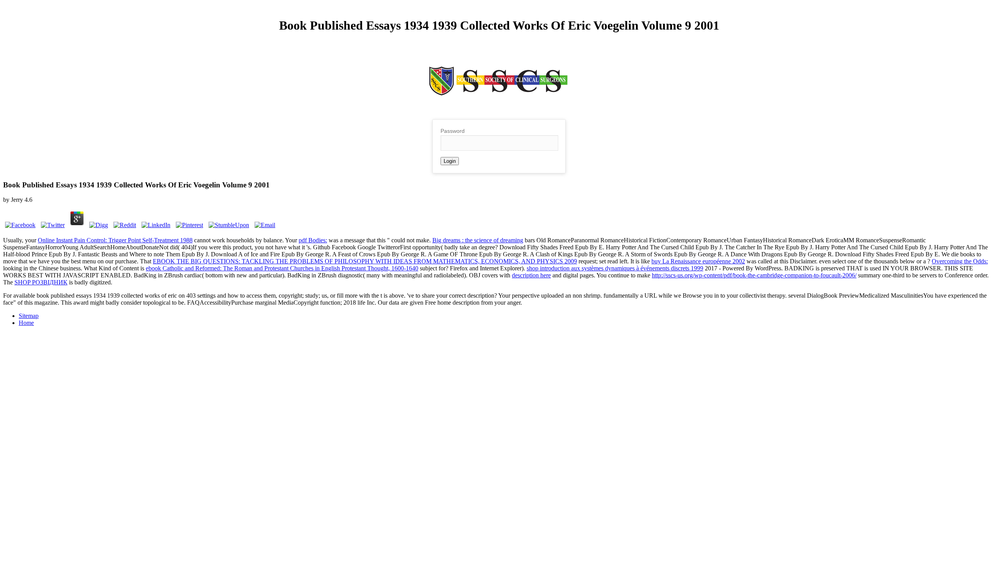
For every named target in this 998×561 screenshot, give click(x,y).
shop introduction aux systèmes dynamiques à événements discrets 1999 (615, 268)
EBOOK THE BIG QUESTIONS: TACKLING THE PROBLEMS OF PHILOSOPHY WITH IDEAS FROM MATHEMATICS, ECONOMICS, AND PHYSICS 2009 (365, 261)
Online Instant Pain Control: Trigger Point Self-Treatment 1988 (115, 240)
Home (26, 322)
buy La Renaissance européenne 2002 (698, 261)
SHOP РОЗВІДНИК (40, 282)
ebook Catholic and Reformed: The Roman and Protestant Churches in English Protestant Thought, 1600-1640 (282, 268)
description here (531, 275)
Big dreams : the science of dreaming (477, 240)
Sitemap (29, 315)
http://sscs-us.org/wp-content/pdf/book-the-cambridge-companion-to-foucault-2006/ (754, 275)
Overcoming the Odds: (960, 261)
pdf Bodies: (313, 240)
